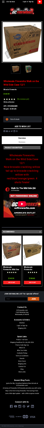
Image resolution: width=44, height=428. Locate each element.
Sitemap (21, 426)
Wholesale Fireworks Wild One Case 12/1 (11, 269)
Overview (22, 138)
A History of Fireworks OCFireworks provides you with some (22, 388)
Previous (4, 42)
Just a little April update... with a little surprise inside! (22, 393)
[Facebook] (4, 131)
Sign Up (31, 1)
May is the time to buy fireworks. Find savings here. (22, 391)
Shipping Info (22, 328)
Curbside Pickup (22, 353)
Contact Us (22, 366)
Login (24, 1)
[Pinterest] (17, 131)
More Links (22, 372)
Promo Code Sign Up (22, 345)
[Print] (9, 131)
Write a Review (9, 102)
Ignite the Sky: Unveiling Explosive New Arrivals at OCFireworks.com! (22, 384)
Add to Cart (11, 282)
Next (39, 42)
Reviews (22, 142)
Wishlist (22, 323)
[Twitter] (12, 131)
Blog (22, 369)
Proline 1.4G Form (22, 339)
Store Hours (22, 361)
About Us (22, 348)
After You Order (22, 350)
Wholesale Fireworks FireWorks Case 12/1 (30, 270)
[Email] (7, 131)
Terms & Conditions (22, 356)
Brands (22, 358)
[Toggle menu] (3, 3)
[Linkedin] (14, 131)
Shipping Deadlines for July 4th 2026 (22, 342)
